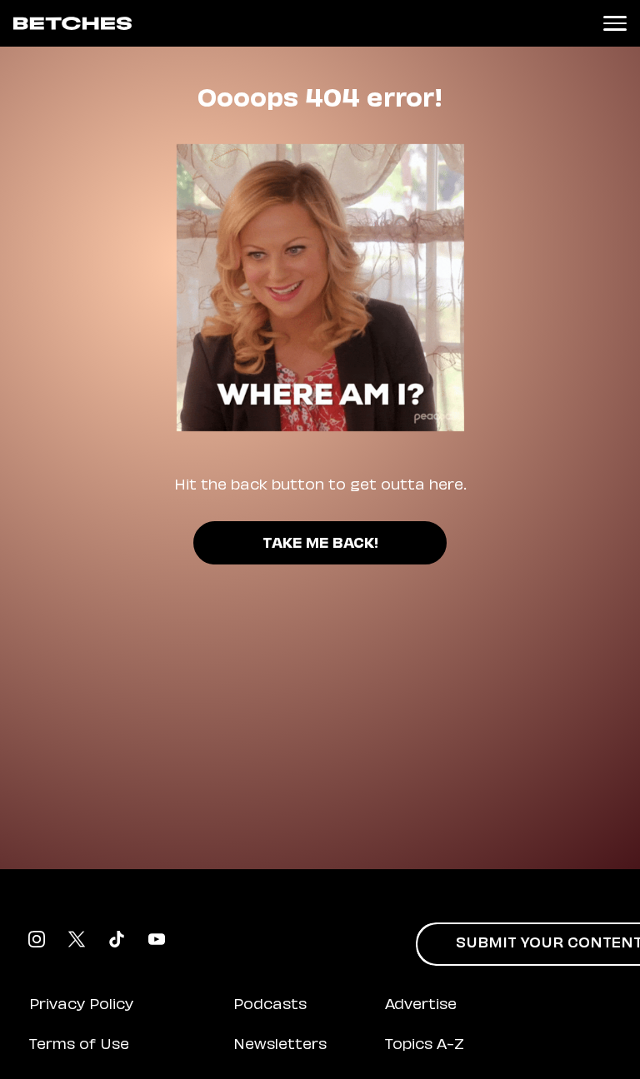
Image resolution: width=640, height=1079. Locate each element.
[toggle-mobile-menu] (615, 23)
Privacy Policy (81, 1005)
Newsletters (280, 1045)
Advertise (421, 1005)
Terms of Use (79, 1045)
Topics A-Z (424, 1045)
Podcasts (270, 1005)
